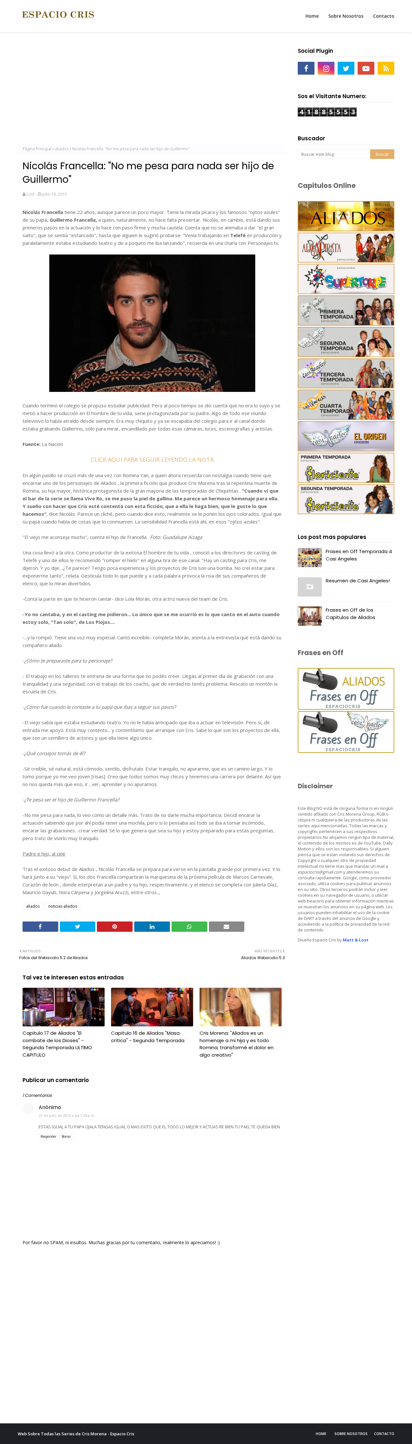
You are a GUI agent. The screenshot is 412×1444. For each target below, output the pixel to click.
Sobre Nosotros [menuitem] (345, 16)
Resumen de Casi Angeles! (358, 580)
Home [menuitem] (312, 16)
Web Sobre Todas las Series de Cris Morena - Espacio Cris (76, 1434)
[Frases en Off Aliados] (346, 708)
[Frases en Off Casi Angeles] (346, 751)
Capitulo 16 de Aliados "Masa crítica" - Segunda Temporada (147, 1037)
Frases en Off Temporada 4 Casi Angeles (359, 555)
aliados (62, 149)
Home (321, 1433)
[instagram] (326, 68)
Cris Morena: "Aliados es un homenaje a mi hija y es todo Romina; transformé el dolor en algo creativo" (237, 1044)
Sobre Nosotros (351, 1433)
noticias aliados (62, 906)
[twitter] (346, 68)
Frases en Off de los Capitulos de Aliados (350, 613)
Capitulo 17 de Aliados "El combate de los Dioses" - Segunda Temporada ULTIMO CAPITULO (57, 1044)
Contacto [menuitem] (383, 16)
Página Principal (37, 149)
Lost (30, 194)
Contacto (384, 1433)
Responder (48, 1136)
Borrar (66, 1136)
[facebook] (306, 68)
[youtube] (366, 68)
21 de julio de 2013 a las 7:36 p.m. (67, 1115)
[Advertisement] (152, 90)
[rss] (386, 68)
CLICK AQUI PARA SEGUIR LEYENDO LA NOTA (152, 459)
